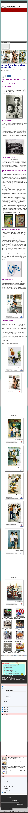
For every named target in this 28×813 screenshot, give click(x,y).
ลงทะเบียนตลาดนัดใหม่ (18, 803)
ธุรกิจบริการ (6, 695)
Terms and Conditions (11, 811)
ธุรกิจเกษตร (6, 711)
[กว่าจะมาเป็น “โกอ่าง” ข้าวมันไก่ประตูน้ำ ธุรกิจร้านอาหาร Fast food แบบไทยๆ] (4, 760)
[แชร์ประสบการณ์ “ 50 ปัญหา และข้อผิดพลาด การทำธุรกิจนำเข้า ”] (4, 764)
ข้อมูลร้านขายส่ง (14, 800)
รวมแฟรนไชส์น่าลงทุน (8, 784)
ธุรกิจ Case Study (11, 799)
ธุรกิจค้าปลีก (6, 707)
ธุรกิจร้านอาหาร (7, 688)
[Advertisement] (14, 27)
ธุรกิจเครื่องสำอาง (7, 686)
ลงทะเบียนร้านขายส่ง (24, 806)
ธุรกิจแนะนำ (4, 756)
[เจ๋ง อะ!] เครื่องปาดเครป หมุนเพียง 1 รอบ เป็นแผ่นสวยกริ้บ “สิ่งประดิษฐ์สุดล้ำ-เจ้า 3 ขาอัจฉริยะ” (16, 767)
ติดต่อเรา (5, 792)
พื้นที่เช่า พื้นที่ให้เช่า (7, 782)
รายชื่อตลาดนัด (9, 797)
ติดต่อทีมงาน (3, 809)
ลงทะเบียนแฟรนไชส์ (16, 801)
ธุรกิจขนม (5, 701)
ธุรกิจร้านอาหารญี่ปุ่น (9, 690)
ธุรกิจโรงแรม (8, 696)
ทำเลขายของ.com (24, 808)
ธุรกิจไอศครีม (8, 705)
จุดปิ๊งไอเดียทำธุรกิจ (7, 788)
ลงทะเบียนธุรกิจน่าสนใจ (20, 804)
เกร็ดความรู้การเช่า (7, 790)
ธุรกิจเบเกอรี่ (8, 702)
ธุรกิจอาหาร (6, 693)
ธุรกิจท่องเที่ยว (8, 698)
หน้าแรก (5, 777)
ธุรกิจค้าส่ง (6, 709)
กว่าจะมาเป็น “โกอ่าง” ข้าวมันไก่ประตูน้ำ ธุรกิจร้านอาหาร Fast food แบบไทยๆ (16, 758)
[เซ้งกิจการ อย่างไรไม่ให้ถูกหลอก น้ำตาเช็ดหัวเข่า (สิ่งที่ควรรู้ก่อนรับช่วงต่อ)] (14, 674)
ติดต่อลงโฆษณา (9, 809)
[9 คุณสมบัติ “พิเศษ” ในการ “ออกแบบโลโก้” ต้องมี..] (4, 773)
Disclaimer (17, 811)
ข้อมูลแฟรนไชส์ (6, 796)
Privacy (22, 810)
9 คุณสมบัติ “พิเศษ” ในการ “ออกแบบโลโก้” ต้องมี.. (16, 770)
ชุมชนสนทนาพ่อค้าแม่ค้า (8, 786)
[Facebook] (9, 76)
